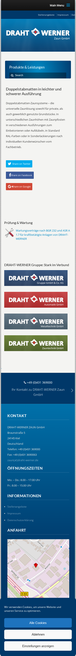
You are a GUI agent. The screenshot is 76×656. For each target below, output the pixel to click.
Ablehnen (38, 634)
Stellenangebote (46, 14)
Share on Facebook (21, 175)
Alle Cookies (38, 623)
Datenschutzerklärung (20, 520)
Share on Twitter (21, 163)
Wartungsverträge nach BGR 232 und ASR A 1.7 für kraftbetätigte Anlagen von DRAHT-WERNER (43, 235)
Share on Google (21, 186)
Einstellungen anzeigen (38, 646)
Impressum (63, 14)
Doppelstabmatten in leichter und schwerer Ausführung (33, 91)
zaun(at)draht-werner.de (22, 460)
